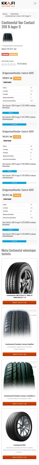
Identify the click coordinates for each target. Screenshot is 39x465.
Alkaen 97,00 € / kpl (19, 354)
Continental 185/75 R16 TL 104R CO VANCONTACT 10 (19, 296)
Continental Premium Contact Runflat (19, 344)
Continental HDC (19, 445)
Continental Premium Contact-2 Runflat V (19, 396)
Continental (5, 54)
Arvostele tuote (8, 61)
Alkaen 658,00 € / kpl (20, 457)
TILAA (16, 78)
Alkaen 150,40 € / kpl (20, 404)
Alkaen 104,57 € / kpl (20, 303)
